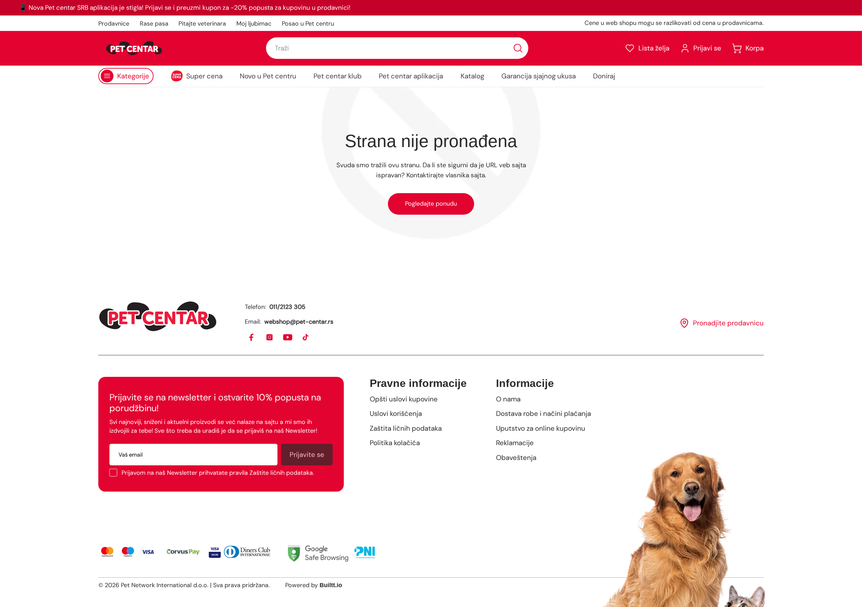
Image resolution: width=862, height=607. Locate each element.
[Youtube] (288, 338)
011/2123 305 (287, 307)
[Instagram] (270, 338)
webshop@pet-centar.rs (298, 322)
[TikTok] (306, 338)
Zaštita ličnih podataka (406, 428)
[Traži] (518, 48)
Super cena (204, 76)
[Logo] (134, 48)
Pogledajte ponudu (431, 204)
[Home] (157, 316)
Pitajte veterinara (202, 24)
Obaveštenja (516, 457)
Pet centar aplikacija (411, 76)
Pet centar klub (337, 76)
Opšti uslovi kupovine (404, 399)
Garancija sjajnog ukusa (538, 76)
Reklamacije (515, 442)
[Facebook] (252, 338)
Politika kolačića (395, 442)
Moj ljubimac (253, 24)
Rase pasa (154, 24)
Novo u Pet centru (268, 76)
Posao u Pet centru (308, 24)
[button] (647, 48)
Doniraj (604, 76)
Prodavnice (113, 24)
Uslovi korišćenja (396, 413)
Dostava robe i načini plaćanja (543, 413)
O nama (508, 399)
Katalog (472, 76)
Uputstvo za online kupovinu (540, 428)
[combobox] (397, 48)
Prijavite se (307, 454)
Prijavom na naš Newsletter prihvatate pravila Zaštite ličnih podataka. (218, 472)
